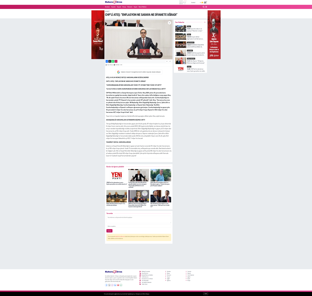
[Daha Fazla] (116, 61)
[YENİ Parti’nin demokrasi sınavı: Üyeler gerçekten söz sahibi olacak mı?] (116, 175)
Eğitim (188, 277)
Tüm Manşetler (145, 280)
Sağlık (168, 278)
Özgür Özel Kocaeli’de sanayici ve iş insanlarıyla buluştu (115, 204)
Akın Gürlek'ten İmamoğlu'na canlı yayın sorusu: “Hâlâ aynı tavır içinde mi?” (159, 205)
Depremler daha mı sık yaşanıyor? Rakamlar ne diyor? (194, 30)
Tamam (205, 293)
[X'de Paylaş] (109, 61)
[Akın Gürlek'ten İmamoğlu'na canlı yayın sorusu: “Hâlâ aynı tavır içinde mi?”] (160, 196)
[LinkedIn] (115, 285)
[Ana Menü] (206, 7)
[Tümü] (205, 22)
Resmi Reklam (142, 7)
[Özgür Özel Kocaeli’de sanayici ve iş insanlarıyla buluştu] (116, 196)
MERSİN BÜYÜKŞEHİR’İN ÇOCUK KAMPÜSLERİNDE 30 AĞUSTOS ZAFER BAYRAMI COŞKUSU (195, 46)
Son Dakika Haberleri (146, 282)
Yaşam (135, 7)
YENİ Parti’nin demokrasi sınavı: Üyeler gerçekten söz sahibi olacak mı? (116, 183)
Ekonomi (129, 7)
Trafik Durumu (145, 277)
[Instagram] (112, 285)
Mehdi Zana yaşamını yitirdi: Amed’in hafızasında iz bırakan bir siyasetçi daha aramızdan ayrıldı (196, 54)
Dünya (124, 7)
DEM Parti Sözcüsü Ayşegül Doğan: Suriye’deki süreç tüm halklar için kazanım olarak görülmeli (137, 205)
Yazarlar (113, 7)
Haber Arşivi (144, 284)
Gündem (107, 7)
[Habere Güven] (113, 2)
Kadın (188, 278)
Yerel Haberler (191, 42)
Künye (188, 280)
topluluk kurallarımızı (120, 236)
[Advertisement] (139, 256)
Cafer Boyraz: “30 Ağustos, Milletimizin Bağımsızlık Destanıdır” (196, 62)
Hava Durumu (145, 273)
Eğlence (169, 280)
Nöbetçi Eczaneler (146, 271)
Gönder (109, 231)
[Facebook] (106, 285)
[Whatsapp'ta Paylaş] (112, 61)
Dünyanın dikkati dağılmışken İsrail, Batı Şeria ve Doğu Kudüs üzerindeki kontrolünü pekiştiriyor (196, 38)
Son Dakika (190, 50)
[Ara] (204, 7)
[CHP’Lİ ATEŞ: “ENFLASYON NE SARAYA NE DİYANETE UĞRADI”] (139, 39)
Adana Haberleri (191, 58)
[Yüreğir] (97, 34)
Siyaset (119, 7)
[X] (109, 285)
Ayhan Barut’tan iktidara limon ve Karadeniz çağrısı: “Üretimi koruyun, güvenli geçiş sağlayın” (160, 184)
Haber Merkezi (110, 64)
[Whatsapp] (121, 285)
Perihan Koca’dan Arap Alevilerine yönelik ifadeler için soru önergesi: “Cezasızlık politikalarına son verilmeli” (137, 185)
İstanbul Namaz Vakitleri (147, 275)
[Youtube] (118, 285)
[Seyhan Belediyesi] (214, 34)
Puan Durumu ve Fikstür (147, 278)
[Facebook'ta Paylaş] (107, 61)
